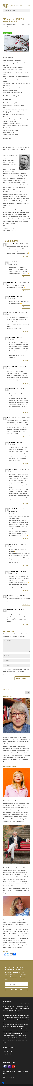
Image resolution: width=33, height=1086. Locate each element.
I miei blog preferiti (8, 1077)
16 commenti (14, 26)
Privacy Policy (8, 1051)
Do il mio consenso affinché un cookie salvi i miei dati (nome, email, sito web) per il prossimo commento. (16, 672)
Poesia (8, 26)
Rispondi (25, 256)
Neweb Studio (17, 1071)
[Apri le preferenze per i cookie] (3, 1084)
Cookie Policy (8, 1054)
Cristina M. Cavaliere (10, 24)
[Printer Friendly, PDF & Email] (7, 33)
